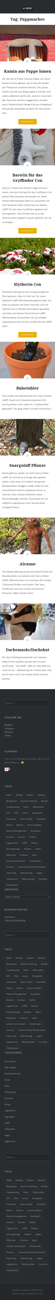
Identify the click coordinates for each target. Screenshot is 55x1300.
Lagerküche (12, 843)
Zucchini (43, 879)
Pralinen (24, 855)
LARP (24, 843)
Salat (34, 855)
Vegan (7, 1135)
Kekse (9, 825)
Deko (26, 807)
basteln (41, 795)
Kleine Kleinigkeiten (16, 831)
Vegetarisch (10, 1141)
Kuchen (21, 837)
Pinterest (9, 732)
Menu (29, 8)
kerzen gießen (34, 825)
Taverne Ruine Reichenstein (32, 867)
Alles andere (10, 1067)
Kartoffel (41, 819)
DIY (8, 813)
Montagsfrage (13, 849)
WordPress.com (35, 1294)
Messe (34, 843)
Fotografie (37, 813)
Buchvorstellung (29, 801)
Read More (27, 122)
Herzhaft (9, 1098)
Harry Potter (26, 819)
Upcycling (11, 873)
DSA (16, 813)
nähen (38, 849)
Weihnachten (28, 879)
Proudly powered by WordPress (27, 1290)
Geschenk (11, 819)
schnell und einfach (15, 861)
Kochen (10, 837)
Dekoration (38, 807)
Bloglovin (9, 725)
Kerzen (19, 825)
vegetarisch (12, 879)
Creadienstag (12, 807)
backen (30, 795)
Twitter (8, 735)
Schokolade (35, 861)
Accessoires (10, 1061)
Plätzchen (11, 855)
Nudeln (27, 849)
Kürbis (32, 837)
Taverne (10, 867)
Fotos (7, 1086)
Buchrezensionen (13, 1074)
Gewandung (10, 1092)
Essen (7, 1080)
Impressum (10, 917)
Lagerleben (10, 1117)
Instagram (9, 728)
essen (25, 813)
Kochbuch (35, 831)
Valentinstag (26, 873)
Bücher (44, 801)
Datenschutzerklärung (15, 920)
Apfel (9, 795)
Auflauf (19, 795)
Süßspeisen (10, 1129)
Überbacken (12, 885)
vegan (39, 873)
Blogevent (11, 801)
